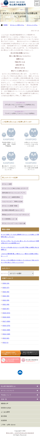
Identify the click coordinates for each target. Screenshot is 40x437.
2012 (5, 342)
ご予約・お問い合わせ (8, 424)
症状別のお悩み (6, 408)
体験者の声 (4, 403)
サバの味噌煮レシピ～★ (9, 219)
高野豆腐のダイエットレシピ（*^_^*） (14, 192)
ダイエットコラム (32, 25)
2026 (6, 283)
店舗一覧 (4, 399)
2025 (6, 287)
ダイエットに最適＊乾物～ (10, 206)
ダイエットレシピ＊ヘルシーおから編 (13, 223)
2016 (6, 325)
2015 (6, 330)
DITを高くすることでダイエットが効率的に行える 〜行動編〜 (20, 105)
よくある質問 (5, 412)
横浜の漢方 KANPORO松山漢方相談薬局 (20, 433)
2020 (6, 308)
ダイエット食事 (7, 184)
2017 (6, 321)
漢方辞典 (4, 416)
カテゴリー (4, 273)
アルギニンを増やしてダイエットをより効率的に (20, 113)
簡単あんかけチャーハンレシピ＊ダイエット (15, 214)
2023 (6, 296)
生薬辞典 (4, 420)
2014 (6, 334)
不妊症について (6, 395)
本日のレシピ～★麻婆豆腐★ (12, 197)
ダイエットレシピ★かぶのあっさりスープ (15, 188)
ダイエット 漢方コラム (17, 25)
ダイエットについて (7, 390)
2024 (6, 292)
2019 (6, 313)
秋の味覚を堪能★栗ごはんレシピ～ (13, 210)
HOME (5, 25)
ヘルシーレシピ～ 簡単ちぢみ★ (12, 201)
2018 (6, 317)
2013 (6, 338)
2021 (6, 304)
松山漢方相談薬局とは (8, 386)
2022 (6, 300)
